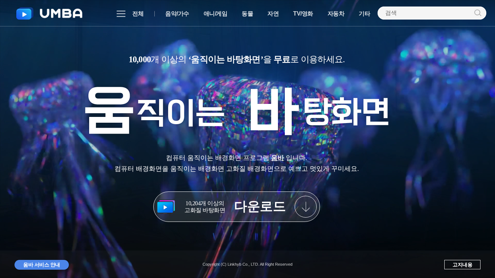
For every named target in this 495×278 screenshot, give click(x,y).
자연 (273, 13)
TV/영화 (303, 13)
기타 (364, 13)
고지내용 (462, 265)
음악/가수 (177, 13)
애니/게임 (216, 13)
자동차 (336, 13)
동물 (247, 13)
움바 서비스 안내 (41, 265)
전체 (137, 13)
